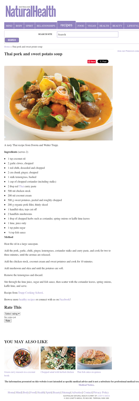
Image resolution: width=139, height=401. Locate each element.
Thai (21, 186)
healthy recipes (27, 299)
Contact (88, 392)
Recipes (66, 25)
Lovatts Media (103, 396)
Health (104, 25)
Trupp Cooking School (30, 292)
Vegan (92, 25)
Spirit (29, 25)
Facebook (64, 299)
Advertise (77, 392)
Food (81, 25)
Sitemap (66, 392)
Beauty (117, 25)
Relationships (46, 25)
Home (7, 46)
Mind (9, 25)
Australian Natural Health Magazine (30, 12)
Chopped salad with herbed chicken (57, 372)
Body (19, 25)
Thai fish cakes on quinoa (89, 372)
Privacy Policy (101, 392)
